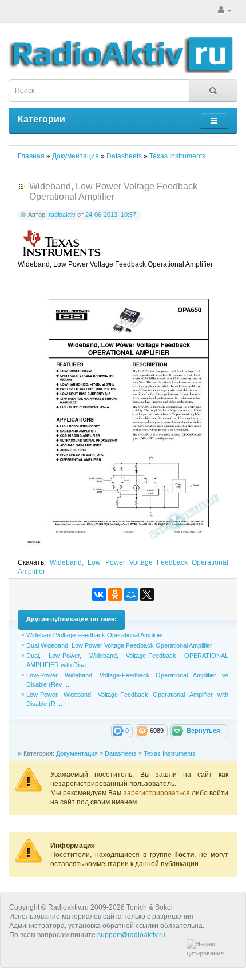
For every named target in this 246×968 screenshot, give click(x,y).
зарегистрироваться (158, 793)
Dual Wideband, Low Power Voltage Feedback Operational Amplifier (119, 645)
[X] (147, 594)
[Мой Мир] (131, 594)
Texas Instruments (170, 753)
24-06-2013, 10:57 (110, 214)
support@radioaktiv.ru (131, 935)
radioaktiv (62, 214)
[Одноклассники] (115, 594)
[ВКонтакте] (99, 594)
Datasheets (121, 753)
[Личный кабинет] (225, 10)
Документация (77, 753)
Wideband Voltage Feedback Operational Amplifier (95, 635)
